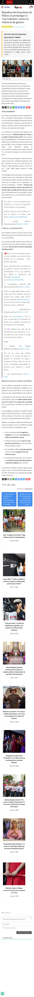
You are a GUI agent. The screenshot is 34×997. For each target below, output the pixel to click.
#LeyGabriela (15, 277)
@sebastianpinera (23, 299)
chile (8, 485)
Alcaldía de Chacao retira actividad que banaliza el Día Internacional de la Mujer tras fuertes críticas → (25, 499)
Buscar (31, 3)
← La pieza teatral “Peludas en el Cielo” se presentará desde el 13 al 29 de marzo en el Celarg (9, 499)
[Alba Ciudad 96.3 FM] (17, 7)
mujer (13, 485)
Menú (2, 3)
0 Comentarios (19, 27)
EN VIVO (9, 2)
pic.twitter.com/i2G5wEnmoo (17, 217)
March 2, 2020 (23, 224)
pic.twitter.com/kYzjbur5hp (14, 280)
